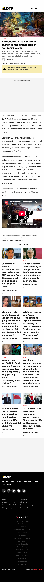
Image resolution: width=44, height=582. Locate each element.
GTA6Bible (22, 564)
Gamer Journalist (22, 544)
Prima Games (22, 532)
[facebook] (19, 491)
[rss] (4, 491)
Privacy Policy (7, 508)
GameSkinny (22, 547)
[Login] (40, 8)
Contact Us (24, 499)
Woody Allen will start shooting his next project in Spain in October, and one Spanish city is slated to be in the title (32, 272)
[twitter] (13, 491)
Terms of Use (24, 508)
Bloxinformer (22, 561)
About (4, 499)
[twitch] (9, 491)
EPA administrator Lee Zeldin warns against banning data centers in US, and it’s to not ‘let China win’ (11, 417)
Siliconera (22, 535)
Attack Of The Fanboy (22, 530)
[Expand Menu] (36, 8)
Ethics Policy (24, 502)
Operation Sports (22, 550)
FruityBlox (22, 558)
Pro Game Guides (22, 521)
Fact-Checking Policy (9, 505)
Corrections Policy (8, 502)
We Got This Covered (22, 538)
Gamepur (22, 527)
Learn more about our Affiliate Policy (12, 240)
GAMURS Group (37, 569)
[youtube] (24, 491)
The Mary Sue (22, 553)
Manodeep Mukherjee (9, 290)
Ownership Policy (26, 505)
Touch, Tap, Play (22, 555)
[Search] (32, 8)
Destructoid (22, 541)
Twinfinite (22, 524)
